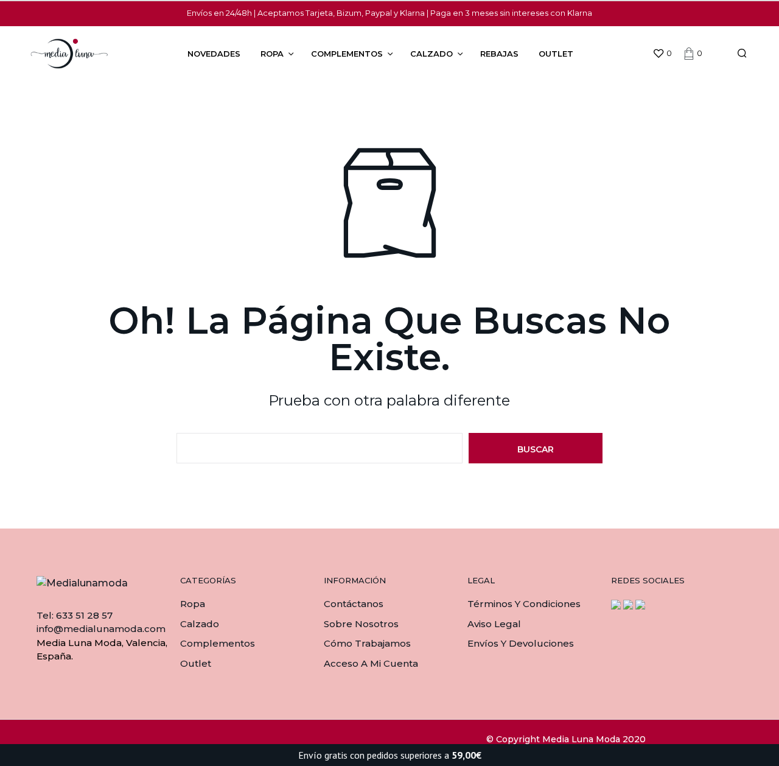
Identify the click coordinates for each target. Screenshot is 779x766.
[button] (662, 53)
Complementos (347, 53)
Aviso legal (494, 624)
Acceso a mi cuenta (371, 663)
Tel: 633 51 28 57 (75, 615)
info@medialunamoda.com (101, 628)
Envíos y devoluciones (520, 643)
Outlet (556, 53)
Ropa (272, 53)
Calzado (431, 53)
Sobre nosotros (361, 624)
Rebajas (499, 53)
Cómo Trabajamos (367, 643)
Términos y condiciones (524, 604)
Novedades (213, 53)
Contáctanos (353, 604)
